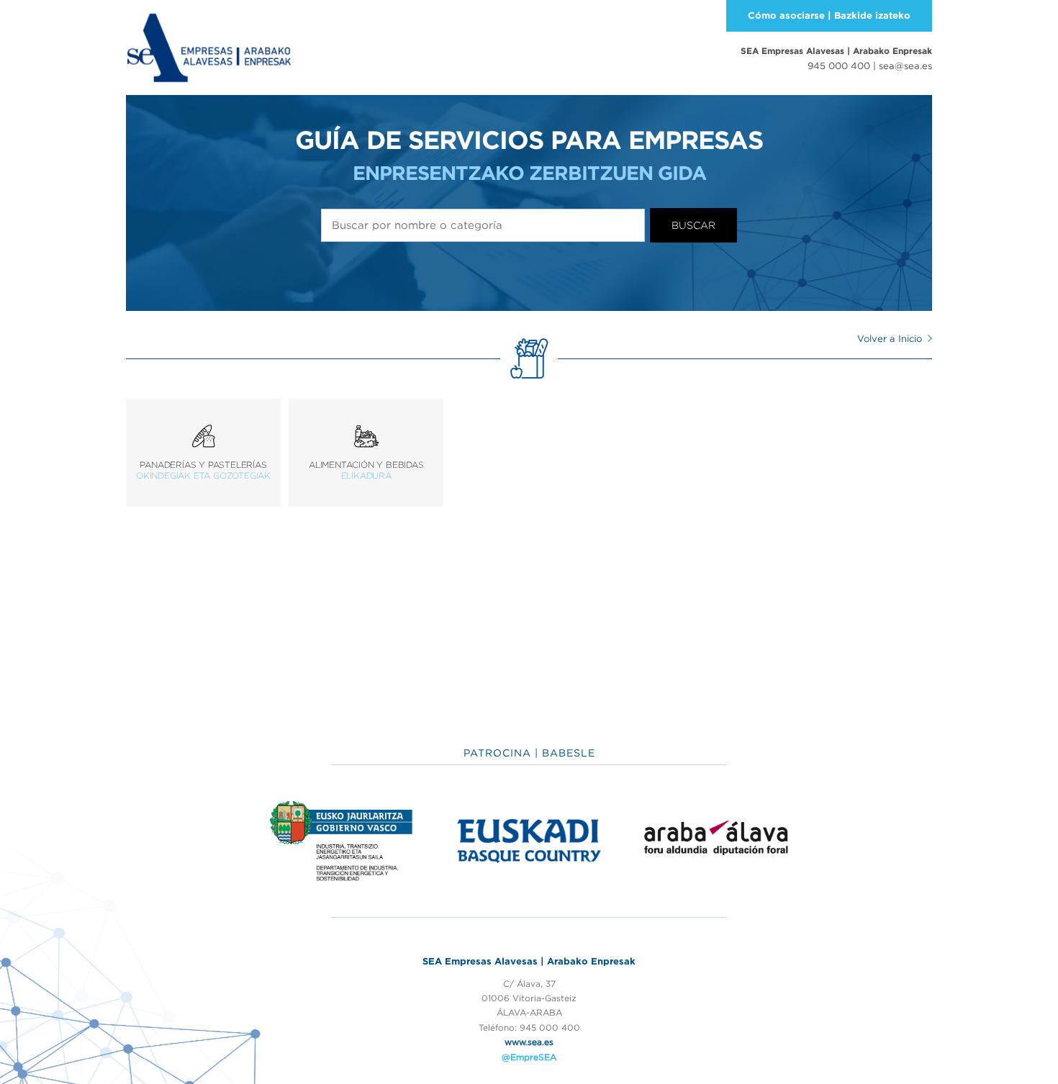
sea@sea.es (905, 65)
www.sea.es (529, 1042)
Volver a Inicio (889, 338)
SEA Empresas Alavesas (836, 50)
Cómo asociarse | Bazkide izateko (829, 15)
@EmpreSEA (529, 1057)
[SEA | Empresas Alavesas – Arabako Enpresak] (208, 45)
